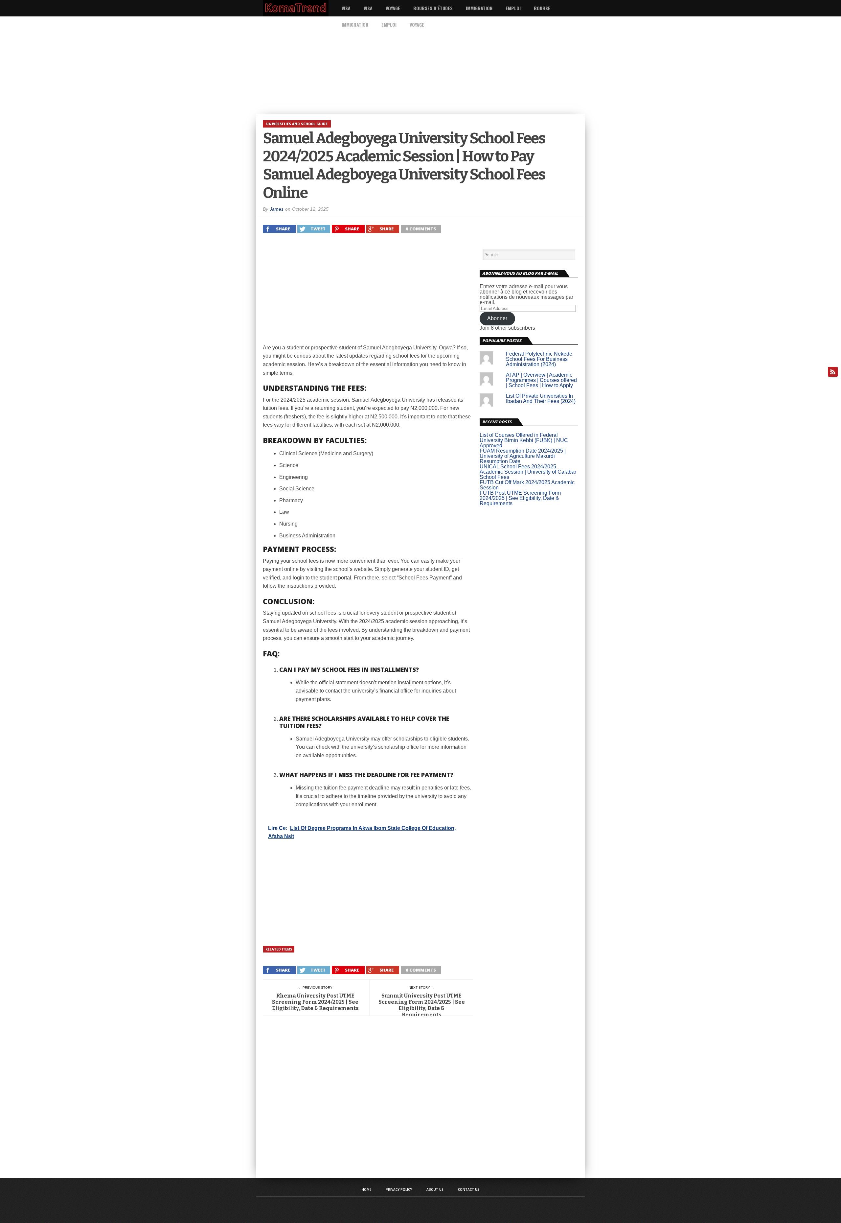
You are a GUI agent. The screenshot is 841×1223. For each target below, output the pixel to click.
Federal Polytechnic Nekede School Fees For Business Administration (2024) (539, 359)
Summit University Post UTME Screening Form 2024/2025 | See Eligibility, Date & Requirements (421, 1005)
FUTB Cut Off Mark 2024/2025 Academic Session (527, 485)
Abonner (497, 318)
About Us (434, 1189)
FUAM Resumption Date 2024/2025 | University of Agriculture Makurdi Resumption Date (523, 456)
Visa (346, 8)
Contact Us (468, 1189)
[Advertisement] (197, 65)
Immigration (479, 8)
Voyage (393, 8)
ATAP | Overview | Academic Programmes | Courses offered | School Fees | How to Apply (541, 380)
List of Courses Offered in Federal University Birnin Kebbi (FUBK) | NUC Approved (524, 440)
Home (366, 1189)
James (277, 209)
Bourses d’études (433, 8)
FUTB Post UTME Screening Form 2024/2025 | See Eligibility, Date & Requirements (520, 498)
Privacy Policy (399, 1189)
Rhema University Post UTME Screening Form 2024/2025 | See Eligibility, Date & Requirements (315, 1002)
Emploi (513, 8)
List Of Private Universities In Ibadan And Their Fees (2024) (541, 398)
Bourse (542, 8)
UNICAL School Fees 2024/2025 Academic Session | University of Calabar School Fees (528, 472)
